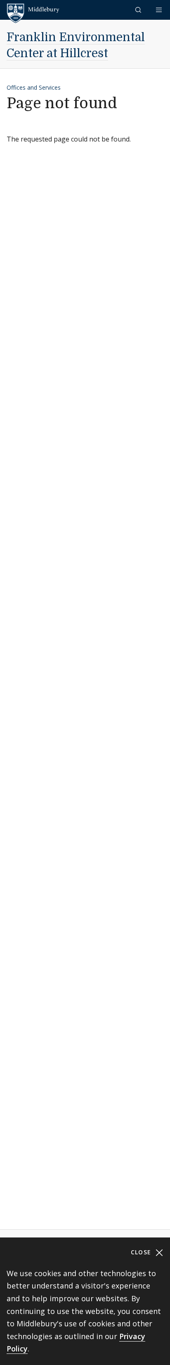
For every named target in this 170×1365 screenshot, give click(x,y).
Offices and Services (34, 87)
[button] (139, 9)
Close (142, 1252)
